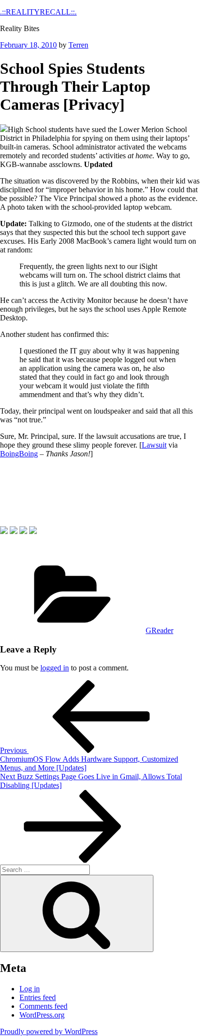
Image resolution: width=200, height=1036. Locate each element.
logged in (54, 668)
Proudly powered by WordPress (49, 1031)
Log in (29, 989)
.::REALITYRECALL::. (38, 12)
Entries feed (37, 997)
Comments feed (43, 1006)
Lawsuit (154, 445)
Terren (78, 45)
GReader (159, 630)
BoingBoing (19, 454)
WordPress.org (42, 1015)
